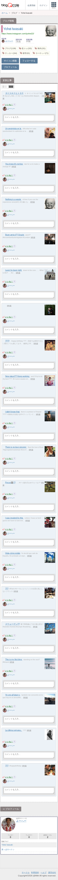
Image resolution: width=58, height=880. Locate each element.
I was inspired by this (14, 518)
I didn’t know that (12, 411)
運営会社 (52, 872)
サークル (26, 872)
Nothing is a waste (13, 199)
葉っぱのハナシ (8, 849)
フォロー (10, 836)
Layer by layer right (13, 270)
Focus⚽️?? (10, 482)
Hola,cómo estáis (12, 553)
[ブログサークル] (10, 5)
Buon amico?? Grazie (14, 235)
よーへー (9, 41)
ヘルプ (43, 872)
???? (7, 341)
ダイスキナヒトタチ (14, 93)
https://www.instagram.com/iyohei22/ (18, 33)
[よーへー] (5, 109)
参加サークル (48, 836)
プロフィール (10, 67)
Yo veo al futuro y (12, 695)
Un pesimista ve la (13, 128)
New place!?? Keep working (17, 376)
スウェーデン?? (12, 624)
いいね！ (9, 104)
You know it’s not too (14, 164)
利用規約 (35, 872)
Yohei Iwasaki (13, 29)
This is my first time (13, 659)
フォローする (28, 61)
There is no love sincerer (16, 447)
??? (6, 588)
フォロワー (29, 836)
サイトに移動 (10, 61)
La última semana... (13, 730)
